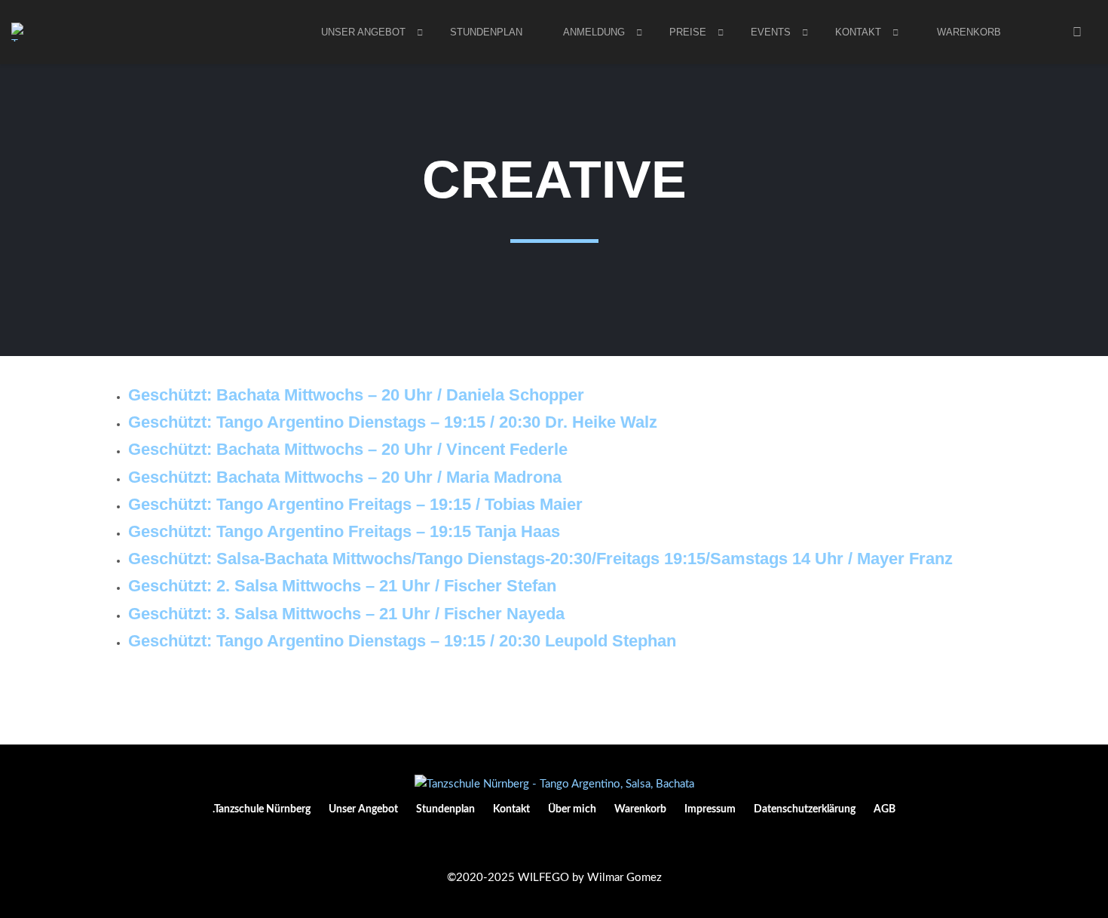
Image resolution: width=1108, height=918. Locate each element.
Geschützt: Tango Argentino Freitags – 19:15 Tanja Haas (344, 531)
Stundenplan (486, 32)
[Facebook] (530, 846)
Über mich (572, 809)
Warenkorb (969, 32)
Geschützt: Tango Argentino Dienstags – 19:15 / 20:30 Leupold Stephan (402, 640)
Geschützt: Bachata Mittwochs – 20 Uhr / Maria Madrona (345, 477)
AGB (884, 809)
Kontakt (858, 32)
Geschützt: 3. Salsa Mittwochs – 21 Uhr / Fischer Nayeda (346, 613)
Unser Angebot (363, 809)
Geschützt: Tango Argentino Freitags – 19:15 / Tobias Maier (355, 504)
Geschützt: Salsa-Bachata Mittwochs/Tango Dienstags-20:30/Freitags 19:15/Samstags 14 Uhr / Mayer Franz (540, 558)
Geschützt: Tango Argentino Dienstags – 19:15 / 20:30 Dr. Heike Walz (392, 422)
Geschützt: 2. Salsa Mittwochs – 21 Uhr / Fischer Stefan (342, 585)
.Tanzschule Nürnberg (262, 809)
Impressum (710, 809)
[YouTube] (578, 846)
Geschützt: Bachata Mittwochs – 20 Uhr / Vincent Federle (348, 449)
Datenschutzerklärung (804, 809)
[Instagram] (554, 846)
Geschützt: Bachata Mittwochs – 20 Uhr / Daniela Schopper (356, 394)
